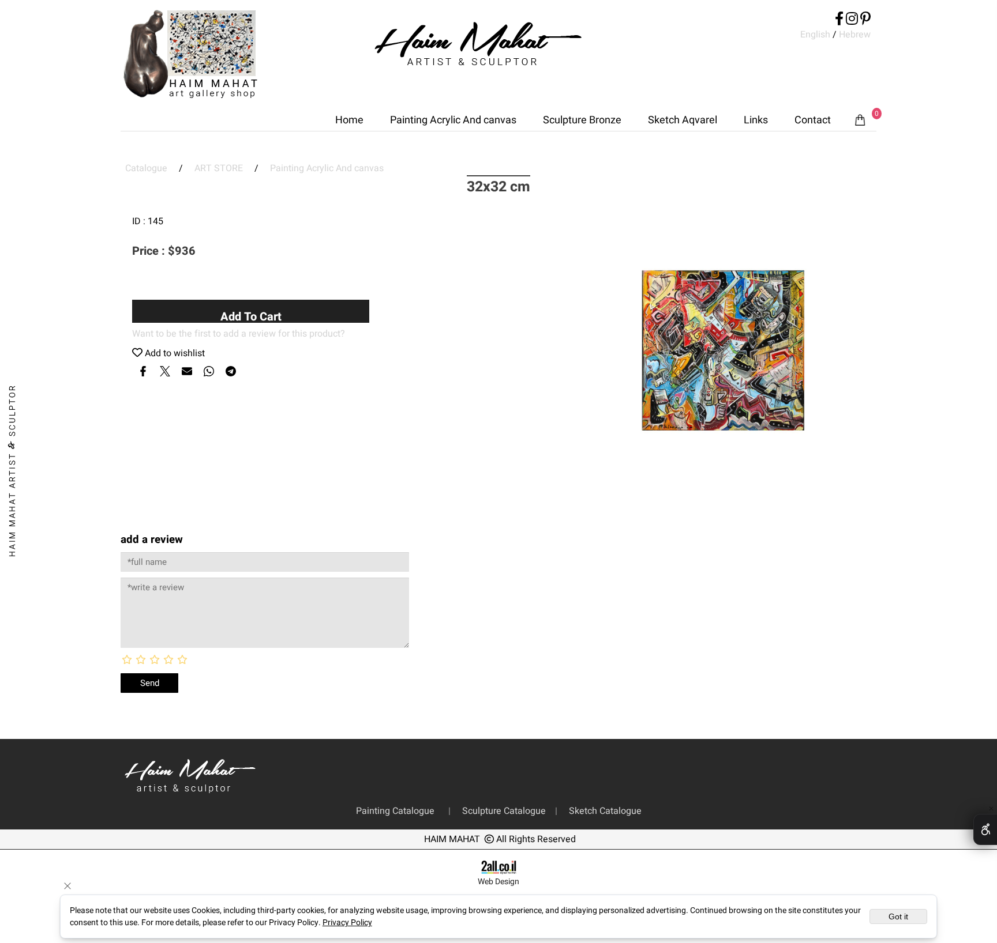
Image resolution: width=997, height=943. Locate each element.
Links (756, 120)
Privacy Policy (347, 922)
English (815, 35)
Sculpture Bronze (582, 120)
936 (185, 251)
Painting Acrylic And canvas (453, 120)
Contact (812, 120)
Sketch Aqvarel (682, 120)
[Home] (191, 56)
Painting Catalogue (397, 811)
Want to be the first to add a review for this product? (238, 334)
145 (155, 221)
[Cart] (860, 120)
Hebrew (854, 35)
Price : (150, 251)
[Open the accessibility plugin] (985, 829)
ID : (140, 221)
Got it (898, 916)
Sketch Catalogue (603, 811)
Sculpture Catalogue (505, 811)
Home (349, 120)
